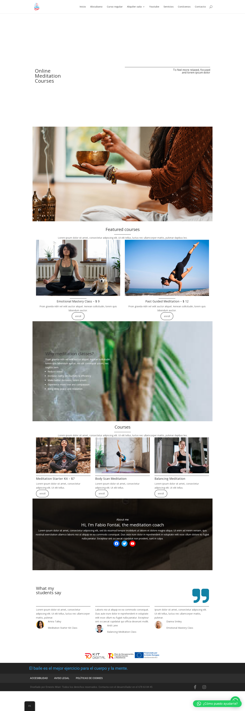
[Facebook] (117, 544)
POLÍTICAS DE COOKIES (89, 678)
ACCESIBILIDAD (39, 678)
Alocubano (96, 6)
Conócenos (184, 6)
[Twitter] (125, 544)
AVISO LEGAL (61, 678)
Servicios (169, 6)
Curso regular (115, 6)
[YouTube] (133, 544)
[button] (217, 703)
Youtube (154, 6)
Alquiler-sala (134, 6)
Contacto (200, 6)
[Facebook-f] (195, 687)
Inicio (83, 6)
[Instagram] (204, 687)
